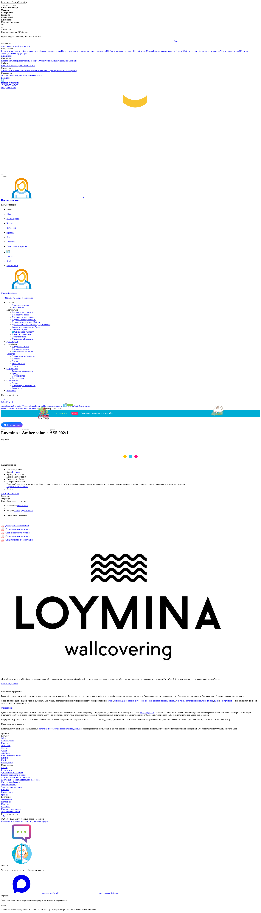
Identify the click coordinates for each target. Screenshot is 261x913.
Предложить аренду (27, 61)
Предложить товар (9, 61)
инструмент (226, 701)
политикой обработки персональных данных (59, 729)
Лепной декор (7, 741)
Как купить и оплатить (11, 51)
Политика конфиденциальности (16, 821)
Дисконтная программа (50, 51)
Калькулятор (71, 70)
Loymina (16, 472)
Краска (4, 743)
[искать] (2, 174)
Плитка (4, 758)
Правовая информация (16, 53)
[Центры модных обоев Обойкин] (130, 171)
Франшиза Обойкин (67, 61)
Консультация (13, 425)
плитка (210, 701)
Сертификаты (59, 70)
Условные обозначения (35, 70)
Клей (3, 760)
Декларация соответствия (17, 526)
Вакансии (5, 78)
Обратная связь (19, 337)
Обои (110, 701)
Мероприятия (22, 65)
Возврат (5, 789)
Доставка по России (10, 782)
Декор (4, 750)
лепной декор (120, 701)
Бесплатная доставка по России (167, 51)
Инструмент (7, 763)
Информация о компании (20, 75)
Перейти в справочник (17, 486)
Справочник (12, 368)
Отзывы (5, 75)
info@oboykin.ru (8, 87)
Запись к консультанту (209, 51)
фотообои (139, 701)
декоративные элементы (164, 701)
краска (131, 701)
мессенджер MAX (50, 893)
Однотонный (27, 510)
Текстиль (5, 753)
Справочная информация (12, 70)
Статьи (12, 65)
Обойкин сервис (190, 51)
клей (216, 701)
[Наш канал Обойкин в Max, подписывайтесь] (2, 80)
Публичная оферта (39, 821)
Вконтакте (92, 41)
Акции (31, 65)
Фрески (4, 748)
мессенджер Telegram (109, 893)
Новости (5, 65)
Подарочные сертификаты (73, 51)
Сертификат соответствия (17, 529)
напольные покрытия (196, 701)
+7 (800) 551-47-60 (9, 85)
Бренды (49, 70)
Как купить (6, 770)
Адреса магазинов (9, 46)
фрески (148, 701)
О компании (12, 381)
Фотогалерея (24, 46)
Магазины (6, 802)
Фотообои (5, 745)
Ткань (17, 510)
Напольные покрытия (11, 755)
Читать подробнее (9, 684)
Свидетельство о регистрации (19, 540)
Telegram (5, 41)
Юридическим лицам (48, 61)
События (11, 354)
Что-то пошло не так (229, 51)
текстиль (180, 701)
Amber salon (22, 505)
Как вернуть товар (31, 51)
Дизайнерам (6, 56)
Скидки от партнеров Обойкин (100, 51)
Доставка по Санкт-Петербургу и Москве (134, 51)
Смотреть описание (10, 493)
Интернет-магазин (10, 83)
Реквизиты (37, 75)
